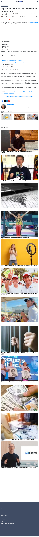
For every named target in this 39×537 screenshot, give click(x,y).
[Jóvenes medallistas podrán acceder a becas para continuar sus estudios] (19, 224)
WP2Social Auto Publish (16, 536)
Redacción (2, 518)
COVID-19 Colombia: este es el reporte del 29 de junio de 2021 (14, 62)
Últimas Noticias (3, 530)
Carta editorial (3, 519)
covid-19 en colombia (19, 96)
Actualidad (2, 6)
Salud (6, 6)
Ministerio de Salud (33, 22)
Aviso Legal (2, 508)
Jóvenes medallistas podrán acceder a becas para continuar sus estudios (15, 237)
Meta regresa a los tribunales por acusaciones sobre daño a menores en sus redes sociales (18, 467)
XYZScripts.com (24, 536)
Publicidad (2, 511)
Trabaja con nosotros (4, 521)
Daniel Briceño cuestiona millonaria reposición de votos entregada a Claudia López (16, 180)
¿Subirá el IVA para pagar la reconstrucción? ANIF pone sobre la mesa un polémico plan (17, 439)
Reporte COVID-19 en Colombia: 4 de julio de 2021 (12, 60)
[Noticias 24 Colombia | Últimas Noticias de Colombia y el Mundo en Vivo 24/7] (19, 1)
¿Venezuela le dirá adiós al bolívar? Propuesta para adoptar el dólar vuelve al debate (17, 411)
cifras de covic (10, 96)
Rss (1, 528)
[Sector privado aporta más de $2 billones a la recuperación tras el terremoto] (19, 196)
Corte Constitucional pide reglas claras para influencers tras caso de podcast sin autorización (19, 265)
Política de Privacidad (4, 510)
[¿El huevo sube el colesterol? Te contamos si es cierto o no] (6, 117)
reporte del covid (28, 96)
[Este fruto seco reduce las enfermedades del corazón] (32, 117)
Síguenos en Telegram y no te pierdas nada (7, 523)
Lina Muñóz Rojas (4, 16)
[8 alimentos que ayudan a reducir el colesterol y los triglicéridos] (19, 117)
